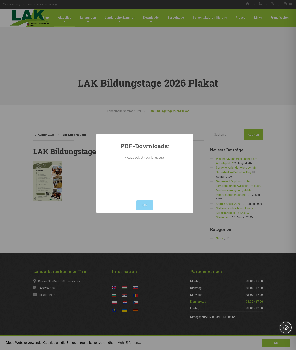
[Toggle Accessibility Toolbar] (285, 327)
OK (144, 205)
